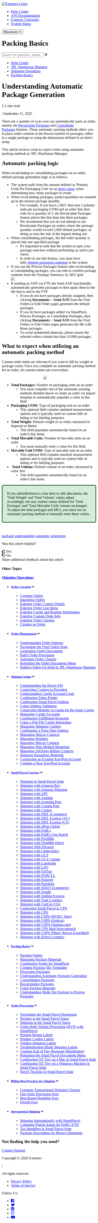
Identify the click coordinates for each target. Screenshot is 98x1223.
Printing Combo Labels (37, 1039)
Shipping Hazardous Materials (42, 755)
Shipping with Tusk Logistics (41, 900)
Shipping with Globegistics (39, 851)
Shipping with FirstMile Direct (42, 843)
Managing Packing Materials (40, 959)
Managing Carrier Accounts (40, 714)
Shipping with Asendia (36, 798)
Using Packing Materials (37, 988)
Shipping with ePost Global (40, 826)
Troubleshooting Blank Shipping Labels (48, 1047)
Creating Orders (31, 596)
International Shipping (25, 1111)
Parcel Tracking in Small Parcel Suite (46, 1072)
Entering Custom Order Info (40, 616)
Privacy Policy (21, 1181)
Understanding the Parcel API (41, 685)
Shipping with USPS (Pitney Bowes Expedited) (54, 933)
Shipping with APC (34, 794)
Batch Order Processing (37, 655)
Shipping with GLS (34, 855)
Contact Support (13, 1150)
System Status (21, 24)
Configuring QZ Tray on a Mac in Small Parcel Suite (58, 1059)
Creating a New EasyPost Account (45, 763)
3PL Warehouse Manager (29, 67)
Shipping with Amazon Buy (40, 785)
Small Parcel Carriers (25, 772)
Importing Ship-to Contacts (39, 743)
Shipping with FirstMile (37, 839)
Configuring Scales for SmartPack (44, 963)
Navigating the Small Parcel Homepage (48, 1014)
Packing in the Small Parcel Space (44, 1018)
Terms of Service (23, 1185)
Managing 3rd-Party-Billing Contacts (46, 751)
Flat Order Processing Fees (39, 1094)
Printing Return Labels (36, 1035)
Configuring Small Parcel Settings (44, 702)
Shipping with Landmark (38, 863)
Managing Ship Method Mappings (45, 747)
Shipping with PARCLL (37, 875)
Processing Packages (35, 972)
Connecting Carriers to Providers (43, 690)
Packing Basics (22, 75)
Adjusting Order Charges (38, 659)
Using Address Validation (38, 706)
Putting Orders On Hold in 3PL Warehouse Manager (58, 667)
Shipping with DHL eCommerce (43, 814)
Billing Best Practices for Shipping (33, 1081)
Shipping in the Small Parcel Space (45, 1023)
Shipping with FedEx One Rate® (44, 835)
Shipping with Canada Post (39, 806)
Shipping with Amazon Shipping (43, 790)
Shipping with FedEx (35, 830)
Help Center (19, 11)
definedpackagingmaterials (48, 262)
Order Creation (21, 587)
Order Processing (22, 1005)
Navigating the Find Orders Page (43, 647)
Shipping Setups (21, 676)
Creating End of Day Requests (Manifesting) (52, 1051)
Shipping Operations (26, 71)
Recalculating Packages (37, 984)
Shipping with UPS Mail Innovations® (48, 929)
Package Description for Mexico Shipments (51, 1133)
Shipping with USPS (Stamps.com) (45, 925)
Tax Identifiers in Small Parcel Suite (46, 1129)
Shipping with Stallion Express (42, 896)
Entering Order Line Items (39, 608)
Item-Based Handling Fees (39, 1098)
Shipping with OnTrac (36, 871)
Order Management (23, 633)
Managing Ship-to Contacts (39, 735)
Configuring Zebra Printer (38, 698)
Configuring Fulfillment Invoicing (44, 718)
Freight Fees (29, 1102)
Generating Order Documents (41, 651)
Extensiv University (25, 20)
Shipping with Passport (36, 880)
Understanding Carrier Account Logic (47, 694)
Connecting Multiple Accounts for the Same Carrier (57, 710)
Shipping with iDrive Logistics (42, 937)
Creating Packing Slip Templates (43, 968)
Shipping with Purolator (37, 884)
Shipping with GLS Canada (40, 859)
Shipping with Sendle (35, 892)
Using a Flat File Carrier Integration (45, 722)
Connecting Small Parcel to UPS (43, 908)
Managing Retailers (34, 739)
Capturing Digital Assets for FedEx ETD (49, 1125)
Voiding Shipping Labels (38, 1043)
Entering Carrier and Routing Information (50, 612)
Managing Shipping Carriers (40, 726)
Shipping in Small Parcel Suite (42, 781)
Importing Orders (32, 600)
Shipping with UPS (34, 912)
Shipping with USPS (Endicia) (42, 920)
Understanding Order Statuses (41, 643)
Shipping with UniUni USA (40, 904)
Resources (11, 32)
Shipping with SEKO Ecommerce (44, 888)
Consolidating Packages (37, 980)
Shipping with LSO (34, 867)
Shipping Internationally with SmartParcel (50, 1121)
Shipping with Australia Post (40, 802)
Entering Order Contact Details (42, 604)
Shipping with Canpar (36, 810)
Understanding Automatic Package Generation (53, 976)
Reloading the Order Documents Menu (48, 663)
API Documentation (25, 16)
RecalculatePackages (33, 125)
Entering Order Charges (37, 620)
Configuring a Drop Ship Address (44, 730)
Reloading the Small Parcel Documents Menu (53, 1055)
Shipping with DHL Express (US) (44, 822)
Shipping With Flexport (37, 847)
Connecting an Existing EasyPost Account (50, 759)
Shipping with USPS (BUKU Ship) (46, 916)
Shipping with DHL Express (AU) (45, 818)
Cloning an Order (32, 624)
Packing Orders (31, 955)
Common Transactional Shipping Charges (50, 1090)
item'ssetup (66, 189)
